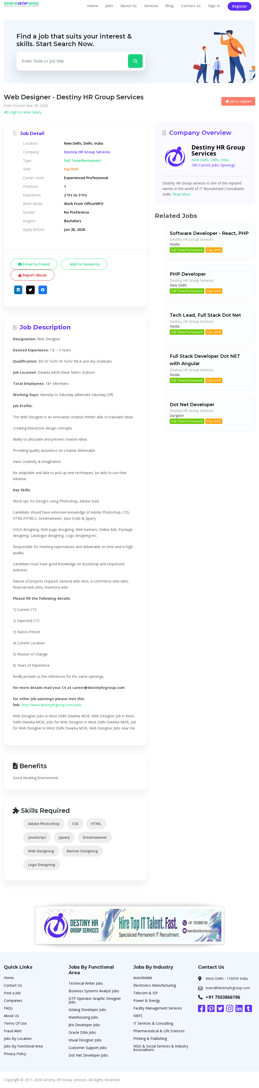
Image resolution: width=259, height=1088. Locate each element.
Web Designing (41, 851)
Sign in (214, 5)
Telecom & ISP (145, 992)
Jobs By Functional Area (23, 1046)
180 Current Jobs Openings (213, 165)
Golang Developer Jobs (87, 1009)
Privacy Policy (15, 1053)
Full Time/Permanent (187, 250)
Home (92, 5)
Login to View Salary (24, 112)
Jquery (64, 837)
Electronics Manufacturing (154, 985)
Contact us (191, 5)
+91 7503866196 (223, 997)
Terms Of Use (15, 1023)
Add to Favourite (84, 264)
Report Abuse (34, 275)
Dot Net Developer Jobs (88, 1055)
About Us (128, 5)
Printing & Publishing (150, 1038)
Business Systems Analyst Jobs (94, 990)
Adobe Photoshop (43, 823)
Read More (181, 194)
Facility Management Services (157, 1008)
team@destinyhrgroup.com (228, 987)
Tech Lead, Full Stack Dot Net (205, 315)
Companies (13, 1000)
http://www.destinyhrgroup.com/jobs (51, 704)
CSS (75, 823)
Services (151, 5)
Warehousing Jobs (83, 1017)
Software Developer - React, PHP (209, 233)
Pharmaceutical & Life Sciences (159, 1030)
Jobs (109, 5)
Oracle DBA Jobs (82, 1032)
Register (239, 6)
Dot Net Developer (192, 404)
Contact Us (13, 985)
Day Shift (214, 250)
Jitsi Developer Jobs (84, 1024)
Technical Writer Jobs (86, 983)
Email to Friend (36, 264)
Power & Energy (146, 1000)
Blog (170, 5)
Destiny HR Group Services (87, 152)
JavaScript (37, 837)
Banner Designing (82, 851)
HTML (96, 823)
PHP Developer (188, 274)
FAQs (8, 1008)
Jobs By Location (18, 1038)
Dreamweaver (95, 837)
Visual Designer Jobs (85, 1040)
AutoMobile (142, 977)
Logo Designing (41, 864)
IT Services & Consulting (153, 1023)
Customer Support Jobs (88, 1047)
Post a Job (12, 992)
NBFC (138, 1015)
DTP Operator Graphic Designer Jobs (95, 1000)
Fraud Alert (13, 1030)
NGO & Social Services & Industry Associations (160, 1048)
